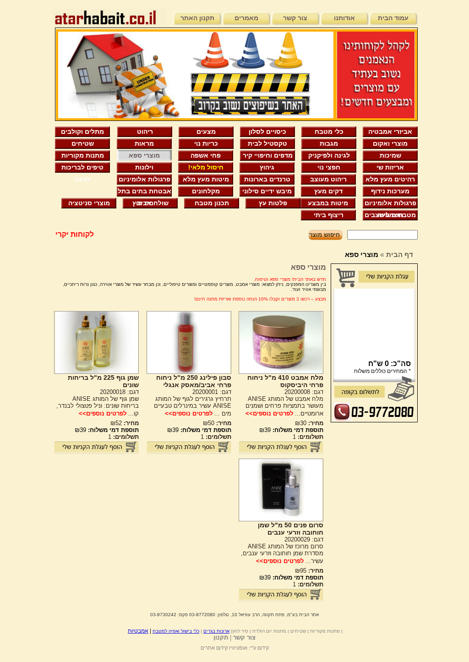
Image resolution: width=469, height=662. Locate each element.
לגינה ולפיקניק (329, 155)
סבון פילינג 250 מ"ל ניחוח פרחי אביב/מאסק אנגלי (193, 381)
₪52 (124, 423)
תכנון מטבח (212, 203)
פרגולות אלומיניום (144, 179)
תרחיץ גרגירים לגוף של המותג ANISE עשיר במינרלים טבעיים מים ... (192, 406)
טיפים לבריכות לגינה (82, 168)
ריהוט (145, 131)
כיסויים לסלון (267, 131)
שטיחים (82, 143)
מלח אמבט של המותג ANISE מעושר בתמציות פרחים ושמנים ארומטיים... (284, 406)
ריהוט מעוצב (328, 179)
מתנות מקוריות (82, 155)
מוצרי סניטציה (89, 203)
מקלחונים (206, 191)
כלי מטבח (329, 131)
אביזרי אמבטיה (390, 131)
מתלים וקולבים (82, 131)
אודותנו (344, 18)
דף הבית (399, 254)
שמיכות (390, 155)
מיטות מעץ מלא (206, 179)
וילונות (144, 167)
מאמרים (246, 18)
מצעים (206, 131)
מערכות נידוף (390, 191)
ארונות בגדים (216, 631)
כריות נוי (206, 143)
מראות (144, 143)
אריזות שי (390, 167)
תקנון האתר (197, 18)
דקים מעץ (328, 191)
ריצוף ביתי (329, 215)
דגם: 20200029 (303, 539)
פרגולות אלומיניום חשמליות (390, 204)
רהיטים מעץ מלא (390, 179)
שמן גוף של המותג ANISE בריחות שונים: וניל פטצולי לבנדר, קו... (97, 406)
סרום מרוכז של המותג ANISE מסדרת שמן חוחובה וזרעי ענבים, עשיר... (282, 553)
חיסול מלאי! (206, 167)
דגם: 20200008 (303, 391)
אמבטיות (138, 631)
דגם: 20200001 (211, 391)
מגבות (329, 143)
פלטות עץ (273, 203)
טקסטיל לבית (267, 143)
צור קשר (295, 18)
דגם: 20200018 (119, 391)
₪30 (309, 423)
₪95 (309, 570)
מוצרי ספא (144, 155)
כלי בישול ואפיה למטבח (176, 631)
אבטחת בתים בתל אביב (144, 192)
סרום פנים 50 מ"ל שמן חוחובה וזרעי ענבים (290, 528)
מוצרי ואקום (390, 143)
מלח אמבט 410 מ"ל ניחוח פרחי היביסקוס (285, 381)
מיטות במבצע (328, 203)
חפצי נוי (328, 167)
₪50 (217, 423)
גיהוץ (267, 167)
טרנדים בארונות (267, 179)
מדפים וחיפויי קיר (268, 155)
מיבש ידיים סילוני (267, 191)
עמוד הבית (393, 18)
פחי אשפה (206, 155)
